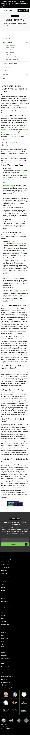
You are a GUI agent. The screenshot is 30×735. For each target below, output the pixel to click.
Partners (3, 587)
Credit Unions (4, 638)
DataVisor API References (7, 627)
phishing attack (9, 185)
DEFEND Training (5, 661)
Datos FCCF (4, 655)
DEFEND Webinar (5, 666)
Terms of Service (5, 726)
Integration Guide (5, 624)
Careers (3, 595)
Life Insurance (4, 646)
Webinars (3, 621)
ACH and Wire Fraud (6, 561)
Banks (2, 635)
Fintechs (3, 641)
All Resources (4, 610)
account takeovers (13, 155)
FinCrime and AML (5, 576)
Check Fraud (4, 573)
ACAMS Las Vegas (5, 658)
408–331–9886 (4, 679)
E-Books (3, 612)
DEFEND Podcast (5, 663)
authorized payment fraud (18, 290)
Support (3, 598)
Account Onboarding (6, 559)
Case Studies (4, 615)
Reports (3, 618)
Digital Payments (5, 644)
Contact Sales (4, 601)
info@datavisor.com (5, 682)
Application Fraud (5, 564)
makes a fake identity (17, 243)
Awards (3, 590)
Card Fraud (4, 570)
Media (2, 593)
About (2, 584)
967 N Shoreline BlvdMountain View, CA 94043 (7, 675)
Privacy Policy (4, 724)
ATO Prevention (5, 567)
